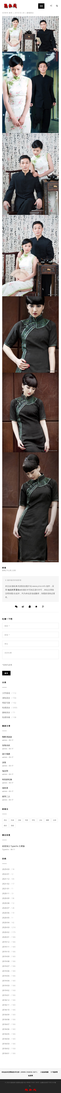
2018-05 (8, 1034)
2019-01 (8, 995)
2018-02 (8, 1048)
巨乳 (33, 820)
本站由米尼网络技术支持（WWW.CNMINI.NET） (20, 1072)
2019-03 (8, 985)
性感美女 (9, 707)
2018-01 (8, 1053)
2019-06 (8, 971)
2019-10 (8, 951)
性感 (12, 820)
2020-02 (8, 932)
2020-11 (7, 893)
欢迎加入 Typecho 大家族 (13, 846)
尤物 (19, 820)
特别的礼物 (7, 779)
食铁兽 (5, 788)
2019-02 (8, 990)
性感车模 (9, 717)
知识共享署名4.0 (15, 589)
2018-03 (8, 1043)
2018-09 (8, 1014)
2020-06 (8, 912)
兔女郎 (5, 771)
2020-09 (8, 898)
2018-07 (8, 1024)
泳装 (4, 762)
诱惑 (12, 825)
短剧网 (30, 1075)
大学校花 (9, 693)
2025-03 (8, 869)
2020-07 (8, 908)
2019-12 (8, 942)
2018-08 (8, 1019)
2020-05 (7, 917)
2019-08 (8, 961)
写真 (26, 820)
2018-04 (8, 1038)
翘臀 (47, 820)
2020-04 (8, 922)
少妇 (40, 820)
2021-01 (7, 888)
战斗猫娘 (6, 754)
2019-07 (8, 966)
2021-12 (8, 879)
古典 (14, 570)
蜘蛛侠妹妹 (7, 737)
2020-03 (8, 927)
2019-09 (8, 956)
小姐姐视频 (44, 1072)
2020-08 (8, 903)
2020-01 (8, 937)
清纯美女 (9, 698)
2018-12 (8, 1000)
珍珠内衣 (6, 745)
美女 (5, 820)
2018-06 (8, 1029)
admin (5, 13)
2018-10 (8, 1009)
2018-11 (8, 1005)
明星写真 (9, 702)
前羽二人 (6, 796)
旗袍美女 (30, 13)
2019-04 (8, 980)
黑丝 (5, 825)
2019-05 (8, 975)
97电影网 (54, 1072)
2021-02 (8, 883)
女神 (54, 820)
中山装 (9, 570)
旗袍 (4, 570)
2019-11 (8, 946)
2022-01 (7, 874)
